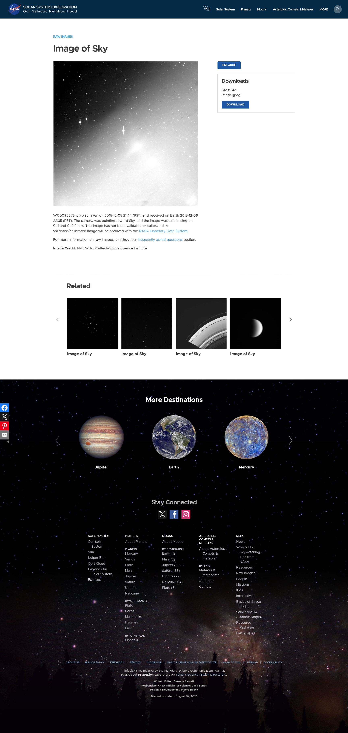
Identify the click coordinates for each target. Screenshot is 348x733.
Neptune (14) (172, 582)
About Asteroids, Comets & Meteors (212, 553)
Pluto (129, 605)
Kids (239, 590)
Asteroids (206, 581)
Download (235, 104)
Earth (174, 467)
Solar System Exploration (50, 6)
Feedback (117, 662)
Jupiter (101, 467)
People (241, 579)
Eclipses (94, 579)
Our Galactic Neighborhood (50, 12)
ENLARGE (229, 65)
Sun (91, 552)
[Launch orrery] (207, 10)
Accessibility (272, 662)
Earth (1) (168, 553)
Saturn (130, 582)
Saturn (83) (171, 570)
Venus (130, 559)
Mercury (246, 467)
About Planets (136, 541)
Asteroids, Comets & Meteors (207, 540)
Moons (167, 536)
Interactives (245, 596)
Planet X (131, 640)
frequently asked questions (160, 240)
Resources (244, 567)
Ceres (129, 611)
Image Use (154, 662)
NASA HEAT (245, 633)
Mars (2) (168, 559)
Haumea (131, 622)
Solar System (98, 536)
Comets (205, 586)
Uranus (130, 587)
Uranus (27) (171, 576)
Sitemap (252, 662)
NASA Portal (231, 662)
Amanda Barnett (183, 681)
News (240, 541)
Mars (129, 570)
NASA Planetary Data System (163, 231)
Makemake (133, 616)
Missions (243, 584)
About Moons (172, 541)
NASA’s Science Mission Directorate (201, 674)
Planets (131, 536)
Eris (128, 628)
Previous (57, 319)
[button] (324, 9)
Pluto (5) (169, 587)
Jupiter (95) (171, 565)
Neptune (132, 593)
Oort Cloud (96, 563)
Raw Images (63, 36)
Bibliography (94, 662)
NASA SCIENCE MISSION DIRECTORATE (191, 662)
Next (291, 319)
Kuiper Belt (97, 557)
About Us (73, 662)
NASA (15, 9)
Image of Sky (79, 354)
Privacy (135, 662)
